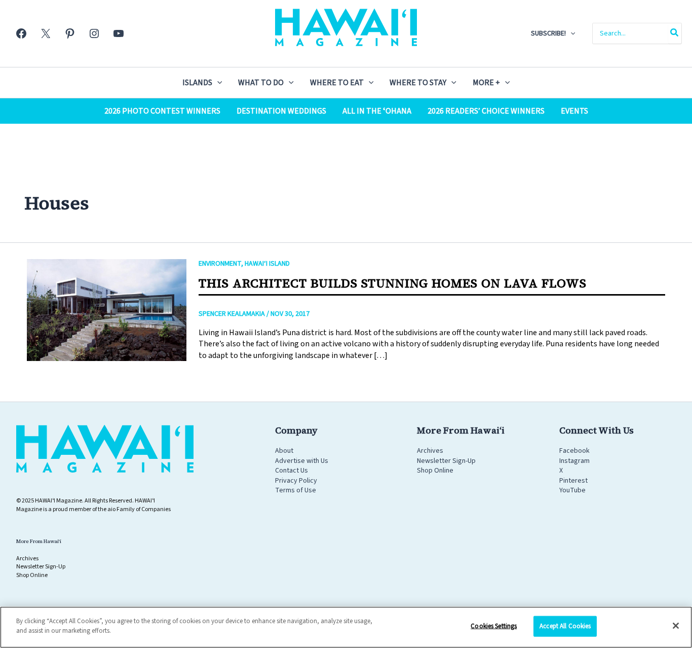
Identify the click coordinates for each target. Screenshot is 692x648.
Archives (430, 451)
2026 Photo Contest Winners (162, 111)
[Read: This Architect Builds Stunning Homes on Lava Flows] (106, 309)
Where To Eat (337, 82)
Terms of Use (295, 490)
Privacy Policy (296, 481)
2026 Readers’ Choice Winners (486, 111)
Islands (197, 82)
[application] (570, 33)
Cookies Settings (494, 626)
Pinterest (573, 481)
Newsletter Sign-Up (446, 461)
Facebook (574, 451)
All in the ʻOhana (376, 111)
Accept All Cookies (565, 626)
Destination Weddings (281, 111)
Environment (220, 264)
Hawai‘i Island (267, 264)
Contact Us (291, 470)
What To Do (261, 82)
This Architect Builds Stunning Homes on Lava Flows (393, 283)
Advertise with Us (301, 461)
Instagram (574, 461)
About (284, 451)
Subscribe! (548, 33)
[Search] (674, 33)
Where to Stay (418, 82)
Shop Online (435, 470)
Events (574, 111)
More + (486, 82)
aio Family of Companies (139, 509)
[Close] (676, 626)
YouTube (572, 490)
